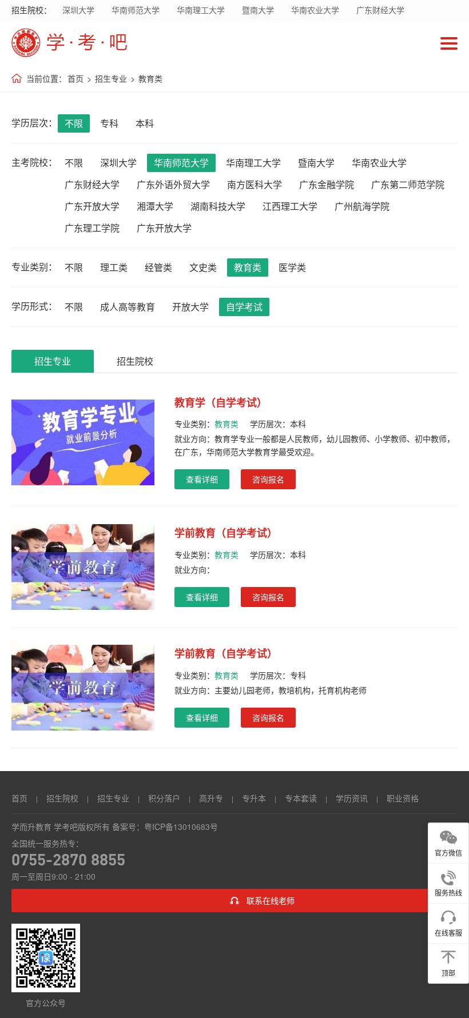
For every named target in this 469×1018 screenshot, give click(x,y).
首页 (75, 78)
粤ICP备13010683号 (181, 826)
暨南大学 (258, 9)
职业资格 (403, 798)
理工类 (114, 267)
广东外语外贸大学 (173, 184)
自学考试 (244, 306)
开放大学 (190, 306)
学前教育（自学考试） (225, 533)
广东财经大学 (380, 9)
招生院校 (135, 361)
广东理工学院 (92, 227)
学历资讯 (352, 798)
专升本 (254, 798)
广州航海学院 (362, 206)
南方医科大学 (254, 184)
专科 (109, 123)
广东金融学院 (326, 184)
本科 (145, 123)
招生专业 (111, 78)
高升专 (211, 798)
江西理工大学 (290, 206)
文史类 (203, 267)
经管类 (158, 267)
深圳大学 (78, 9)
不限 (74, 123)
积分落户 (164, 798)
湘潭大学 (155, 206)
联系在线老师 (271, 900)
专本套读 (301, 798)
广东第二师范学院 (407, 184)
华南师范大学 (136, 9)
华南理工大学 (201, 9)
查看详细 (202, 479)
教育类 (150, 78)
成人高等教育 (127, 306)
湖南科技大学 (217, 206)
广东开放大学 (92, 206)
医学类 (292, 267)
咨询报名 (268, 479)
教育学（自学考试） (220, 402)
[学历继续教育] (217, 43)
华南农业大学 (315, 9)
